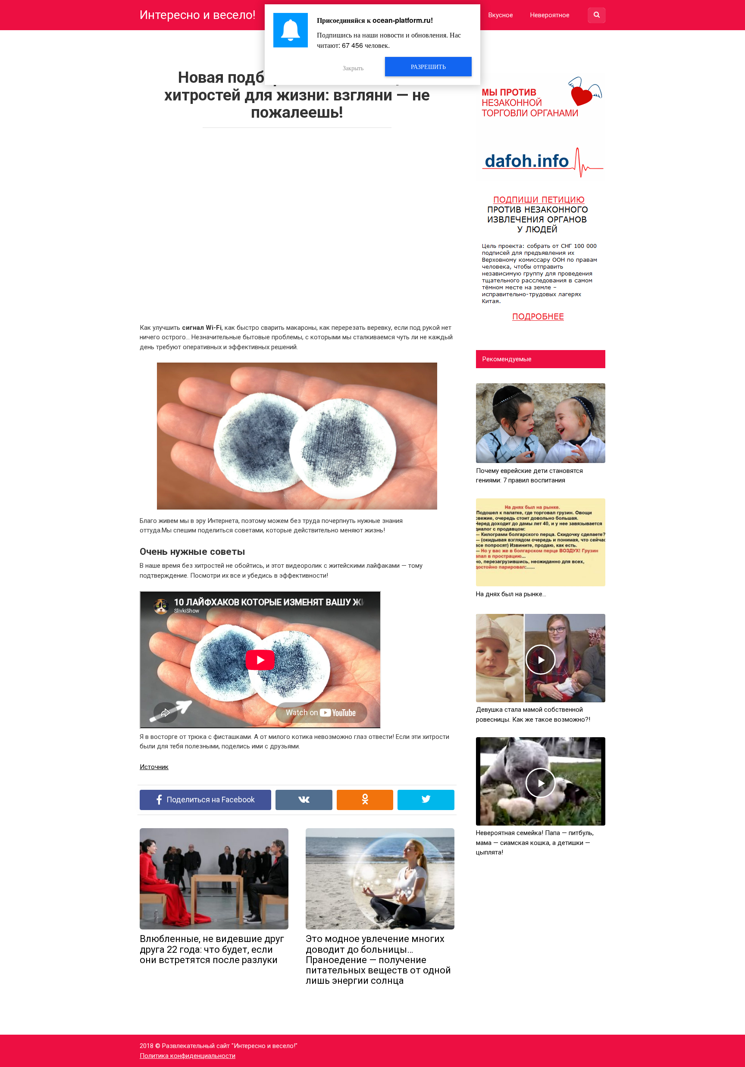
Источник (154, 767)
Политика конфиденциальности (187, 1056)
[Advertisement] (297, 223)
